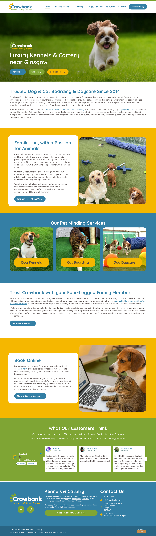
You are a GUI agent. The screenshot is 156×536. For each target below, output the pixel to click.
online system (20, 369)
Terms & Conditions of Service (42, 532)
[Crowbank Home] (26, 498)
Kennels (56, 496)
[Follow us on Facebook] (21, 509)
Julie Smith (56, 448)
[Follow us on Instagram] (30, 509)
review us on (31, 463)
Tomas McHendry (92, 448)
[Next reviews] (145, 459)
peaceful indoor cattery (73, 109)
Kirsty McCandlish (127, 448)
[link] (20, 7)
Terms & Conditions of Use (20, 532)
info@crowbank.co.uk (112, 500)
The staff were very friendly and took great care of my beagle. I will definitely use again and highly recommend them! (95, 458)
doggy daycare (126, 109)
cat (66, 499)
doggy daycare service (57, 505)
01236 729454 (109, 496)
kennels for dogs (52, 109)
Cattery (65, 496)
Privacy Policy (60, 532)
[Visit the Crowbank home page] (20, 7)
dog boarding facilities (80, 499)
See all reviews (21, 463)
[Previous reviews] (45, 459)
